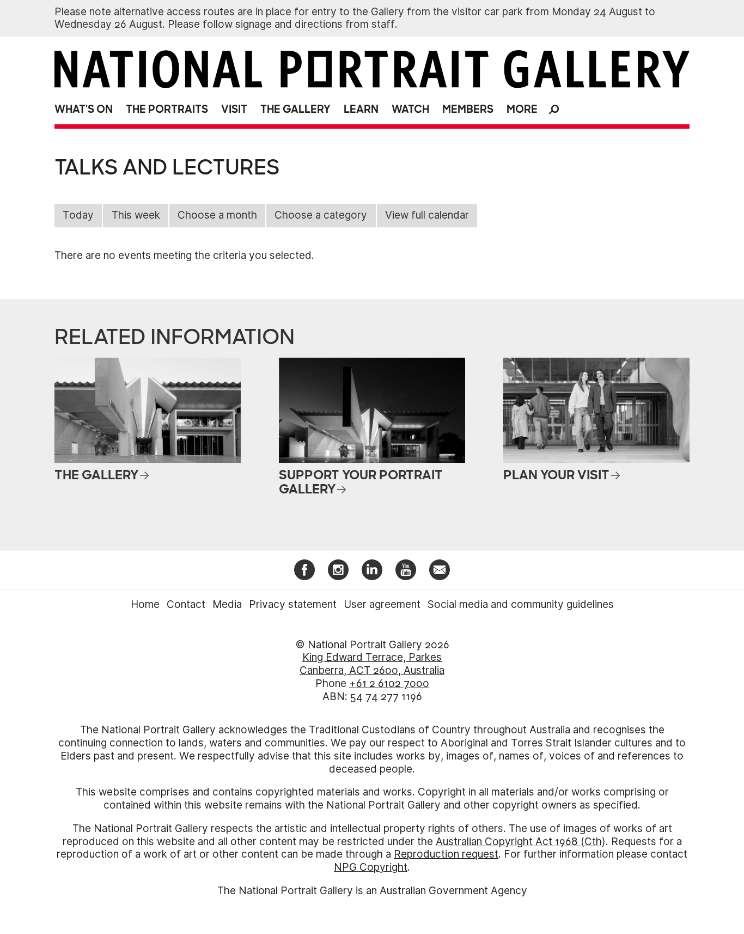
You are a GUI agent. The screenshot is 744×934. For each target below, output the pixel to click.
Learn (361, 109)
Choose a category (321, 215)
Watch (410, 109)
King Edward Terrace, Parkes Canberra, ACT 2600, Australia (372, 664)
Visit (234, 109)
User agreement (382, 604)
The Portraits (167, 109)
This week (136, 215)
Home (145, 604)
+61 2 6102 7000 (389, 683)
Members (467, 109)
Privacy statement (293, 604)
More (522, 109)
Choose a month (217, 215)
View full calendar (427, 215)
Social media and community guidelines (521, 604)
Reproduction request (446, 854)
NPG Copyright (370, 867)
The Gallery (295, 109)
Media (227, 604)
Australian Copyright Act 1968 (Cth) (521, 841)
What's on (83, 109)
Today (78, 215)
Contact (186, 604)
